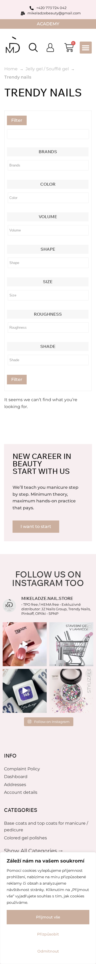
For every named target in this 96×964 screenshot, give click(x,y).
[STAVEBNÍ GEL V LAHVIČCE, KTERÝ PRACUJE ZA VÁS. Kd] (71, 644)
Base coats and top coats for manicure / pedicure (46, 827)
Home (11, 68)
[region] (48, 908)
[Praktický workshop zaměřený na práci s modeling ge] (25, 644)
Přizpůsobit (48, 934)
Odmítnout (48, 951)
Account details (20, 792)
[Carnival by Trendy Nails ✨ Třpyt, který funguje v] (71, 691)
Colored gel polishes (25, 837)
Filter (16, 120)
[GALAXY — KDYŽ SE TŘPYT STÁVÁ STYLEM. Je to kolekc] (25, 691)
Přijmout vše (48, 917)
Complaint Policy (22, 768)
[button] (86, 48)
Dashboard (15, 776)
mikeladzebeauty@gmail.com (54, 13)
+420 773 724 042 (51, 8)
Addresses (15, 784)
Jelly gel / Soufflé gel (47, 68)
